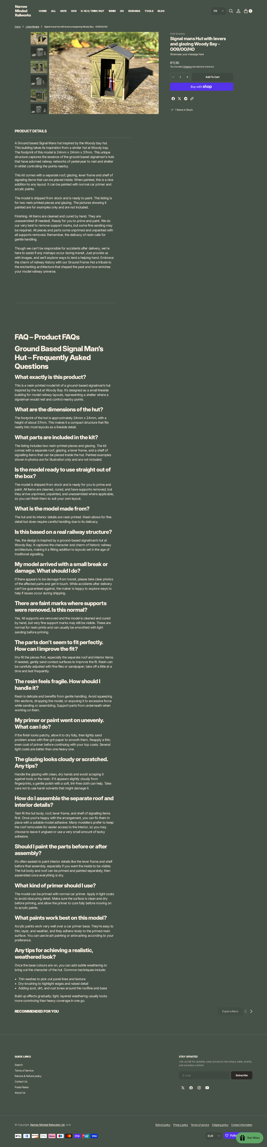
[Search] (231, 11)
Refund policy (162, 1124)
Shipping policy (220, 1124)
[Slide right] (39, 109)
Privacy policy (180, 1124)
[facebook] (173, 99)
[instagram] (199, 1088)
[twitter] (179, 99)
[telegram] (186, 99)
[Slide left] (39, 37)
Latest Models (32, 26)
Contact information (241, 1124)
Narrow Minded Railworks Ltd (47, 1124)
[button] (238, 11)
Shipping (187, 66)
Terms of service (200, 1124)
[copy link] (192, 99)
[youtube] (207, 1088)
